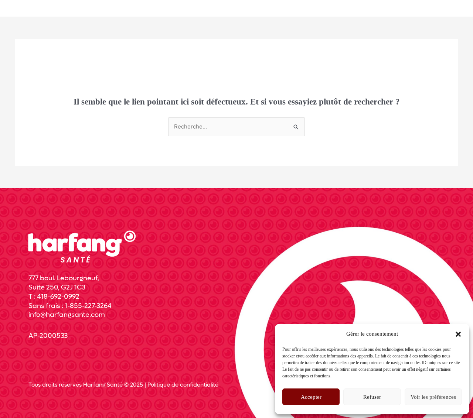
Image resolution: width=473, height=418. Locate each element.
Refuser (372, 397)
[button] (458, 334)
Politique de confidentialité (182, 384)
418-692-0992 (58, 296)
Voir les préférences (433, 397)
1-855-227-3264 (88, 306)
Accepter (311, 397)
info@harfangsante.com (66, 315)
